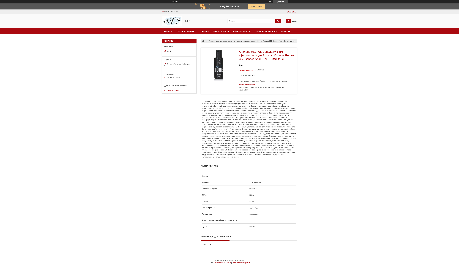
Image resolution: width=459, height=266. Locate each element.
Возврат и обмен (221, 31)
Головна (168, 31)
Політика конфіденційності (241, 263)
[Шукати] (278, 21)
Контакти (285, 31)
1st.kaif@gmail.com (173, 90)
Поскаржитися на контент (222, 263)
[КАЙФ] (172, 25)
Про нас (205, 31)
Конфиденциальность (266, 31)
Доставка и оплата (242, 31)
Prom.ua (241, 260)
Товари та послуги (185, 31)
